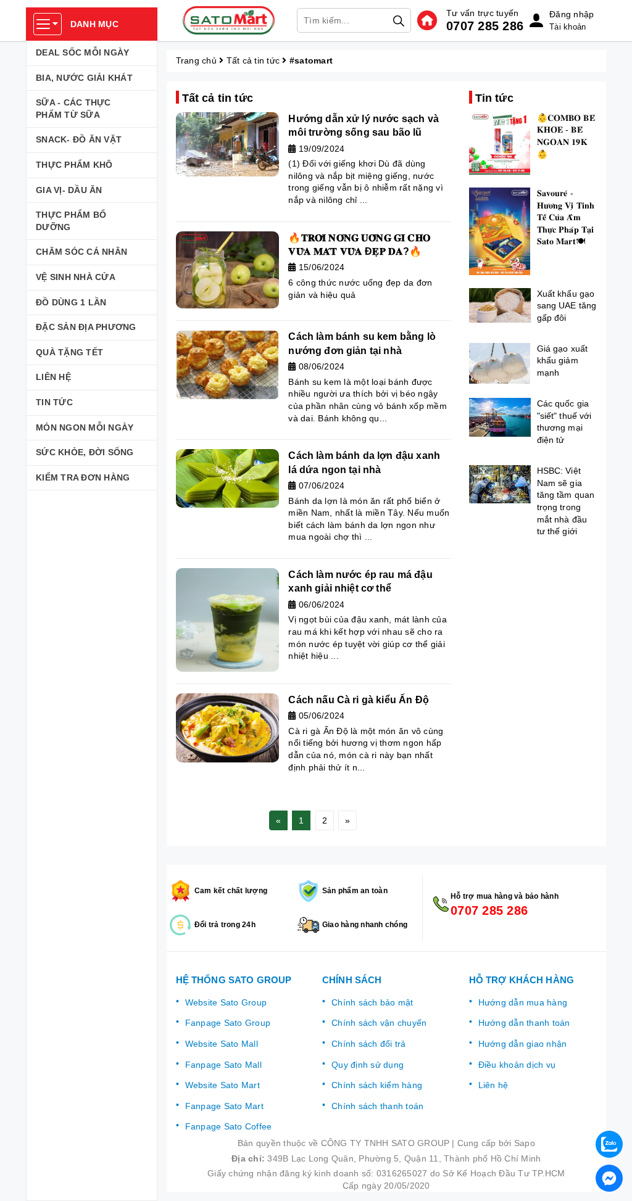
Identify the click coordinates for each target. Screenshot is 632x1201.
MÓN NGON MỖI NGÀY (84, 427)
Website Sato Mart (222, 1085)
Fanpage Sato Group (228, 1023)
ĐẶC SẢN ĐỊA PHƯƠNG (86, 327)
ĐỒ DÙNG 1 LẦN (71, 302)
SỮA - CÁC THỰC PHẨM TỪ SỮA (73, 108)
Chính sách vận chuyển (378, 1023)
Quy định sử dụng (367, 1065)
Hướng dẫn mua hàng (523, 1002)
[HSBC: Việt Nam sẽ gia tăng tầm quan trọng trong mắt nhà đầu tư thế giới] (500, 484)
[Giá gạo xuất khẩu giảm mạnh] (500, 363)
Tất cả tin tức (253, 60)
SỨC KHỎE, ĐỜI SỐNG (85, 452)
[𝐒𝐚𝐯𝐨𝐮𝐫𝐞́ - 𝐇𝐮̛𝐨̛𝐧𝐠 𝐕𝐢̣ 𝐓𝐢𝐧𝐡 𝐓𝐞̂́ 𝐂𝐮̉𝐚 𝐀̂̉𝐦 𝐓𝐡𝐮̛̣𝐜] (500, 231)
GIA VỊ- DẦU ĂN (69, 190)
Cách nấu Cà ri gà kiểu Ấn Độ (358, 700)
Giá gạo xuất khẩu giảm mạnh (562, 361)
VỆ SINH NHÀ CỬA (75, 277)
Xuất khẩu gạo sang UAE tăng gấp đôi (567, 306)
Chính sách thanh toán (377, 1106)
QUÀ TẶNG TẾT (69, 352)
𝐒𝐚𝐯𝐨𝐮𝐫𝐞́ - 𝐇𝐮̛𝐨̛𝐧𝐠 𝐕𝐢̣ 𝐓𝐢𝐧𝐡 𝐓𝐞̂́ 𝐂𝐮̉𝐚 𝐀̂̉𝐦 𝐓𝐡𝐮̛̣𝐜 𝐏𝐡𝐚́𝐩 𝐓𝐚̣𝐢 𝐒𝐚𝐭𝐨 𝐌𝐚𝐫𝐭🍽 (566, 217)
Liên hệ (493, 1085)
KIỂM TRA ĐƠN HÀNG (83, 477)
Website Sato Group (226, 1002)
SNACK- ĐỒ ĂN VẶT (79, 139)
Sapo (524, 1143)
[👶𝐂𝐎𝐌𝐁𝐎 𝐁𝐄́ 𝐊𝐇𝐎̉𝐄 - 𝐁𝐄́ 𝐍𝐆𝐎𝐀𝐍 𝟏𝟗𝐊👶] (500, 143)
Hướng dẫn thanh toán (524, 1023)
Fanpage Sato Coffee (228, 1126)
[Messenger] (609, 1178)
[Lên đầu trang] (610, 1111)
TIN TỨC (54, 402)
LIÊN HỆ (53, 377)
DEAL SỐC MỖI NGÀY (82, 52)
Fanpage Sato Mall (223, 1065)
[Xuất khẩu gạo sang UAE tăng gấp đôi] (500, 305)
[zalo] (609, 1144)
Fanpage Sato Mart (224, 1106)
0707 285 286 (484, 26)
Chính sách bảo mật (372, 1002)
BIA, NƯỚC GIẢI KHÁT (84, 78)
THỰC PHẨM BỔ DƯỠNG (71, 221)
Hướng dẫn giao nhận (522, 1044)
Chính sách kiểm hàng (376, 1085)
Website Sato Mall (221, 1044)
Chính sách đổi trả (368, 1044)
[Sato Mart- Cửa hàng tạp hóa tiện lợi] (229, 20)
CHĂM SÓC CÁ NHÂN (81, 252)
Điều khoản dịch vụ (517, 1065)
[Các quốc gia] (500, 417)
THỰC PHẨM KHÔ (74, 165)
